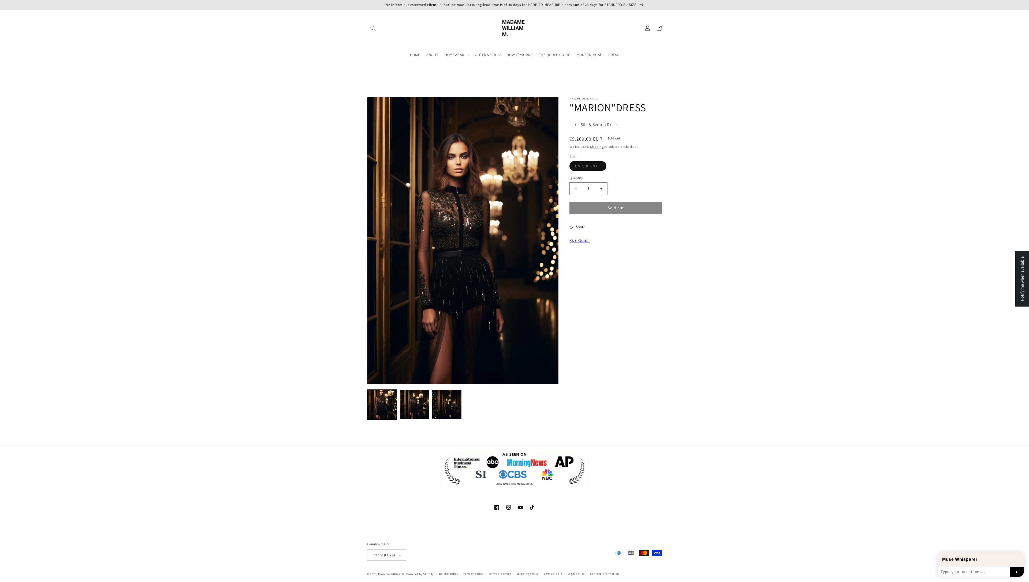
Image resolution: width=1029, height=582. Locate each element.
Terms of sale (553, 574)
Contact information (604, 574)
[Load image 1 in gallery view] (382, 404)
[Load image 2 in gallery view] (414, 404)
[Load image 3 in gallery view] (447, 404)
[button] (373, 28)
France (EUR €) (384, 555)
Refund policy (448, 574)
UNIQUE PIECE (590, 167)
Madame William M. (392, 574)
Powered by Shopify (420, 574)
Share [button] (581, 226)
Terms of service (500, 574)
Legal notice (576, 574)
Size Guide (579, 240)
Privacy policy (473, 574)
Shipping (597, 147)
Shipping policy (527, 574)
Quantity (576, 178)
